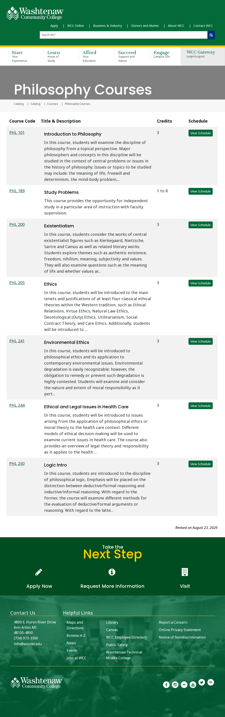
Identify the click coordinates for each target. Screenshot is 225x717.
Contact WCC (203, 26)
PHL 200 (17, 224)
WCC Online (75, 26)
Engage (162, 53)
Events (72, 650)
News (71, 643)
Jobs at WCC (76, 657)
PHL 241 (17, 340)
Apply (54, 26)
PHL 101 (17, 132)
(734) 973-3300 (26, 638)
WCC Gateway (201, 54)
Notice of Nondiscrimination (182, 637)
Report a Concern (173, 622)
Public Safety (117, 644)
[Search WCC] (211, 35)
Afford (89, 56)
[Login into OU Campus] (2, 713)
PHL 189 (17, 190)
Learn (53, 56)
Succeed (127, 56)
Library (112, 622)
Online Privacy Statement (180, 629)
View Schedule (201, 133)
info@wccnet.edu (28, 643)
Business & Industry (107, 26)
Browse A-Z (76, 635)
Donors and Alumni (145, 26)
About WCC (176, 26)
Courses (52, 104)
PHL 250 (17, 463)
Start (19, 56)
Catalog (19, 104)
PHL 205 (17, 282)
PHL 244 (17, 405)
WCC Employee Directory (126, 637)
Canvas (112, 629)
